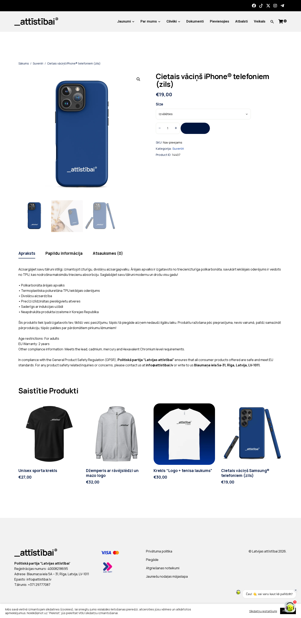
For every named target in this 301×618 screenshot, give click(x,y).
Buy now (195, 128)
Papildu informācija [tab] (64, 253)
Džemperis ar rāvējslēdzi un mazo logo (112, 473)
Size (159, 104)
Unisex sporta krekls (37, 470)
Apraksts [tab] (26, 253)
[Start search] (272, 21)
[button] (138, 79)
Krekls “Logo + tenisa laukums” (183, 470)
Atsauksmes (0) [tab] (108, 253)
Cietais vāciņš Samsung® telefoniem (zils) (245, 473)
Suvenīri (38, 63)
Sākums (23, 63)
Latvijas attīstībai (265, 551)
